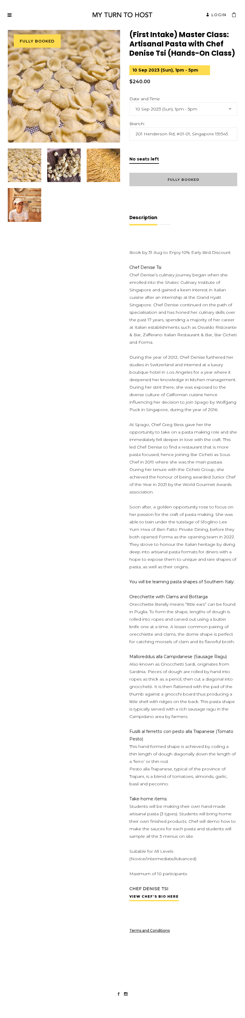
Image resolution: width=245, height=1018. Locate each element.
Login (219, 15)
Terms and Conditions (149, 930)
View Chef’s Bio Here (154, 896)
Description (143, 217)
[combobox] (183, 109)
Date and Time (144, 99)
